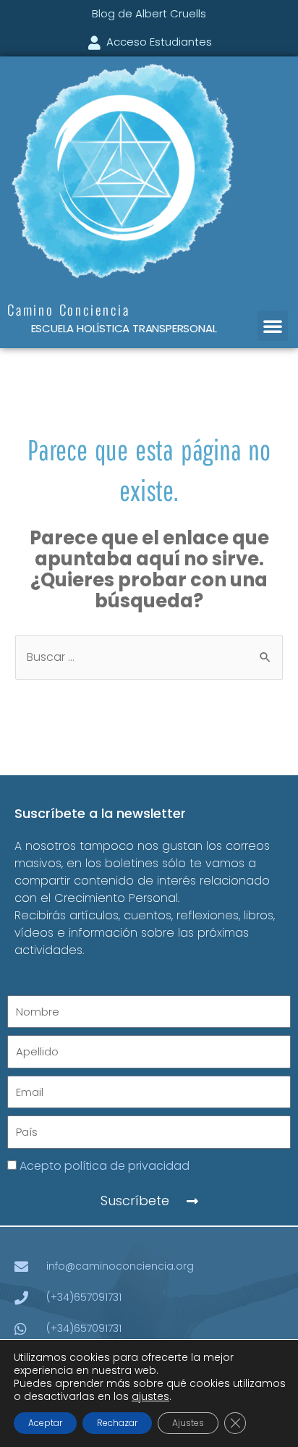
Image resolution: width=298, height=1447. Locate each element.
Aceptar (45, 1423)
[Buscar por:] (149, 657)
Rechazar (117, 1423)
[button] (272, 326)
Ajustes (188, 1423)
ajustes (150, 1396)
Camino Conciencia (68, 309)
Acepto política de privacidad (105, 1165)
